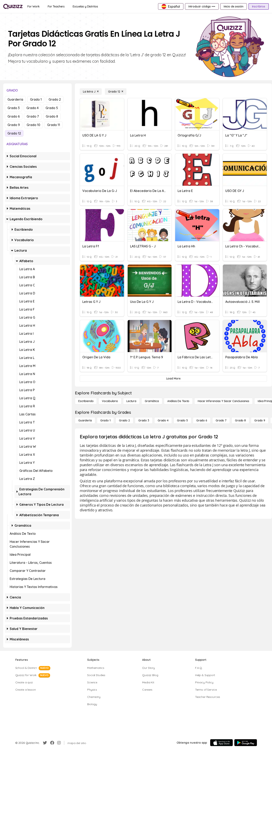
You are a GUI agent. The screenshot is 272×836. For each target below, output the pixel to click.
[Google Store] (245, 742)
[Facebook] (52, 743)
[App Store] (221, 742)
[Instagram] (59, 743)
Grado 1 (36, 99)
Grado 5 (52, 108)
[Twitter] (45, 743)
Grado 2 (55, 99)
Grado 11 (53, 125)
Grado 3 (13, 108)
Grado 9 (13, 125)
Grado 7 (33, 116)
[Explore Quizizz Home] (13, 6)
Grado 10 (33, 125)
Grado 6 (13, 116)
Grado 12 (14, 133)
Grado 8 (52, 116)
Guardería (15, 99)
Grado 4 (32, 108)
